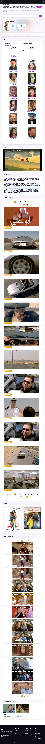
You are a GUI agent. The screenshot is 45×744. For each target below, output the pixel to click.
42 (25, 201)
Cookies (36, 736)
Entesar (13, 111)
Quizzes (26, 733)
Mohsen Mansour (32, 125)
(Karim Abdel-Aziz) (7, 716)
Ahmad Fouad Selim (31, 111)
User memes (27, 34)
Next (35, 201)
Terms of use (37, 733)
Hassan (9, 183)
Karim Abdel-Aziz (13, 71)
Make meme (8, 227)
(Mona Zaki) (19, 716)
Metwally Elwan (31, 138)
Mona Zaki (31, 71)
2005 (13, 45)
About (4, 34)
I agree (38, 6)
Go (27, 204)
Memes (26, 730)
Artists (16, 733)
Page (17, 204)
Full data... (7, 141)
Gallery (13, 34)
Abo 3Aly (13, 21)
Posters (18, 34)
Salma (9, 178)
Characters (8, 34)
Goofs (22, 34)
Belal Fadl (13, 48)
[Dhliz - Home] (2, 2)
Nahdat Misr (8, 51)
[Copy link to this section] (9, 40)
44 (31, 201)
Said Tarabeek (13, 98)
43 (28, 201)
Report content (38, 738)
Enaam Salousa (31, 98)
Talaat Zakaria (13, 84)
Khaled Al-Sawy (31, 84)
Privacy (36, 735)
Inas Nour (13, 138)
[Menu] (43, 2)
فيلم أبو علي (39, 22)
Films (16, 730)
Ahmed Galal (13, 56)
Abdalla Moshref (13, 125)
